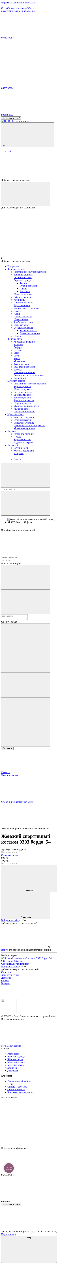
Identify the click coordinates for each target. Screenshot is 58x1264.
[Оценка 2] (25, 660)
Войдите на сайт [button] (10, 920)
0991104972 (7, 115)
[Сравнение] (25, 194)
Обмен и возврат (16, 1089)
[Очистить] (25, 503)
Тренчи (24, 283)
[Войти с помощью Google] (25, 602)
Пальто (23, 288)
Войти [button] (4, 949)
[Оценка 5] (25, 734)
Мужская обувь (15, 414)
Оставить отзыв (9, 855)
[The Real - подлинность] (9, 1013)
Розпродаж (13, 266)
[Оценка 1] (25, 635)
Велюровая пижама (30, 333)
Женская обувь (15, 339)
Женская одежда (16, 269)
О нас (4, 8)
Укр (9, 151)
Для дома (12, 431)
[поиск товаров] (25, 475)
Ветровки (25, 291)
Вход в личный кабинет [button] (20, 1081)
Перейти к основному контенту (18, 2)
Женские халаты (28, 330)
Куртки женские (28, 285)
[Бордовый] (29, 961)
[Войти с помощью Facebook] (25, 577)
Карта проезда (8, 1234)
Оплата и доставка (17, 8)
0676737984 (7, 37)
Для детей (12, 445)
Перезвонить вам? (11, 118)
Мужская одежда (16, 380)
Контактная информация (22, 11)
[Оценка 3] (25, 685)
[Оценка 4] (25, 709)
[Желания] (29, 167)
